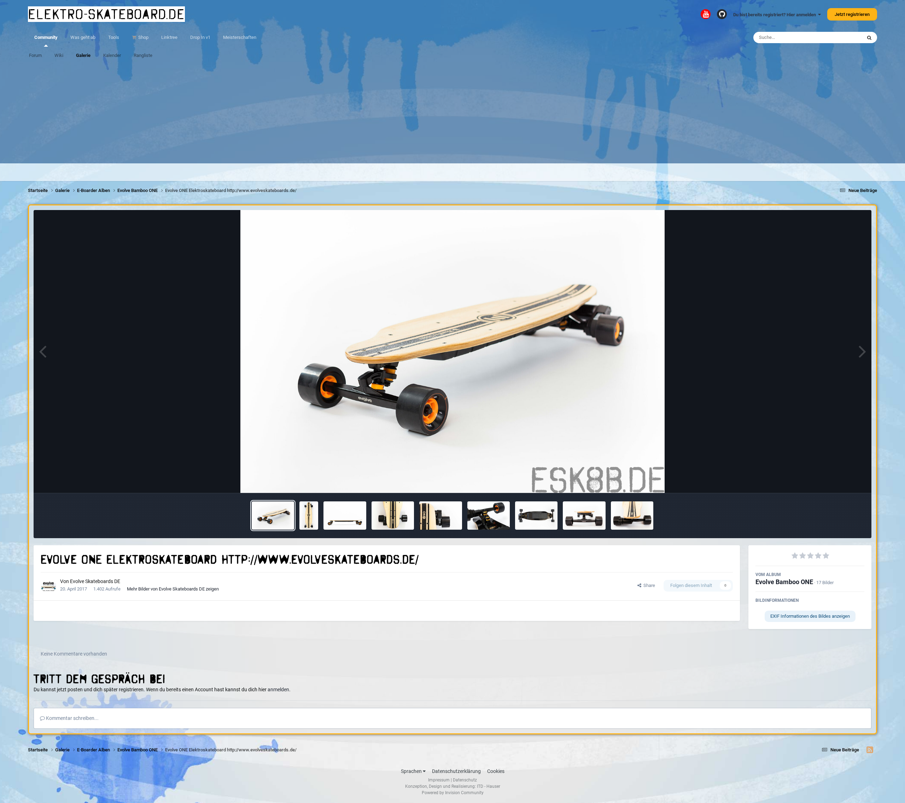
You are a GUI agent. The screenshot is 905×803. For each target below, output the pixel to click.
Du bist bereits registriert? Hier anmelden (775, 14)
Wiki (58, 55)
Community (46, 37)
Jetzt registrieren (852, 14)
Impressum (439, 780)
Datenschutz (465, 780)
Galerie (83, 55)
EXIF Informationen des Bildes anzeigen (810, 616)
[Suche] (869, 37)
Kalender (112, 55)
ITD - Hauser (488, 786)
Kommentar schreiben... (72, 718)
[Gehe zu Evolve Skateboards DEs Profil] (48, 585)
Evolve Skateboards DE (95, 581)
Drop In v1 (200, 37)
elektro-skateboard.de (106, 14)
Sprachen (412, 771)
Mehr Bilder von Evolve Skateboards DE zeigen (173, 589)
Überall (845, 37)
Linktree (169, 37)
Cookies (495, 771)
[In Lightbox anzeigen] (452, 351)
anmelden (278, 689)
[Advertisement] (452, 113)
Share (648, 585)
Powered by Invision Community (453, 792)
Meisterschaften (239, 37)
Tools (113, 37)
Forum (35, 55)
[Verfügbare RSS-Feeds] (870, 750)
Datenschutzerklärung (456, 771)
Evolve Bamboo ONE (784, 582)
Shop (142, 37)
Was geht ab (82, 37)
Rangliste (143, 55)
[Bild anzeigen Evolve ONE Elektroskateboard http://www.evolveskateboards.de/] (273, 515)
